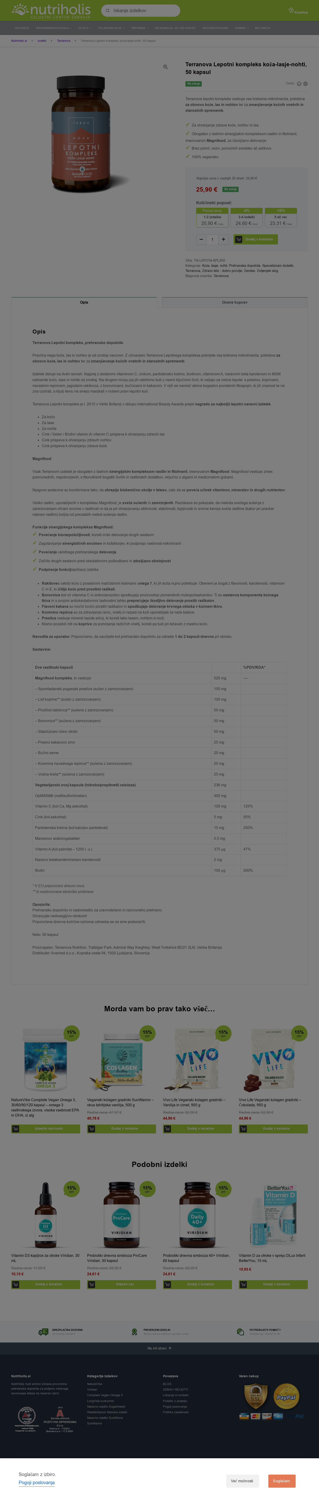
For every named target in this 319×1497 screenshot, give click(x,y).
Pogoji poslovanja (37, 1482)
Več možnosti (242, 1481)
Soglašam (281, 1481)
